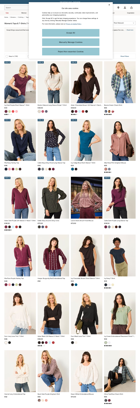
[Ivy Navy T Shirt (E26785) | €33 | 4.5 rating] (120, 288)
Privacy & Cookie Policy (73, 24)
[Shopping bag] (131, 7)
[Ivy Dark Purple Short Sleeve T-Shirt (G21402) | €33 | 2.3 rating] (20, 114)
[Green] (105, 111)
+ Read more (129, 29)
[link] (124, 7)
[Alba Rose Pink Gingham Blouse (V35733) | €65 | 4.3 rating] (120, 172)
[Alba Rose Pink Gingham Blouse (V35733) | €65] (120, 140)
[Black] (86, 111)
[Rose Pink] (105, 169)
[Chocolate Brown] (72, 111)
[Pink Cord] (46, 400)
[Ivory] (6, 342)
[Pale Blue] (79, 111)
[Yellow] (112, 284)
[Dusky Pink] (9, 169)
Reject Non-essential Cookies (71, 51)
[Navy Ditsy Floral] (39, 169)
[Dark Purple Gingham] (39, 400)
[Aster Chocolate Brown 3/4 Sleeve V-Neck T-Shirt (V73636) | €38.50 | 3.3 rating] (86, 114)
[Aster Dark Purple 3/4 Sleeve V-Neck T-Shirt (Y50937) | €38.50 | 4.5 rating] (20, 230)
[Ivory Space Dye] (46, 169)
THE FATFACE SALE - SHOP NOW (70, 2)
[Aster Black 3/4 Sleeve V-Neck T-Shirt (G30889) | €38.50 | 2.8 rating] (53, 346)
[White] (109, 284)
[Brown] (109, 111)
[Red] (13, 111)
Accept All (70, 33)
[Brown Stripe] (49, 169)
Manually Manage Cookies (70, 42)
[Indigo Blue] (72, 169)
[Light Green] (9, 111)
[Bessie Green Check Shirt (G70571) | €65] (120, 82)
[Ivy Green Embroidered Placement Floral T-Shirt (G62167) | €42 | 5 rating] (120, 346)
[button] (124, 23)
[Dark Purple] (6, 111)
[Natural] (39, 111)
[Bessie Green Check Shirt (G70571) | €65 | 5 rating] (120, 114)
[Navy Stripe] (42, 169)
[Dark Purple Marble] (46, 227)
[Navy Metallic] (46, 111)
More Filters (125, 56)
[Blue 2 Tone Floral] (42, 227)
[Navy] (6, 169)
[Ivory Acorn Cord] (42, 400)
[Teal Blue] (105, 400)
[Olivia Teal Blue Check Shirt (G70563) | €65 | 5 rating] (120, 403)
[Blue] (109, 169)
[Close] (109, 4)
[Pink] (16, 111)
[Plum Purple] (13, 169)
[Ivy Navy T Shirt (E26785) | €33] (120, 255)
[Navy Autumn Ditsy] (39, 226)
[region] (71, 30)
